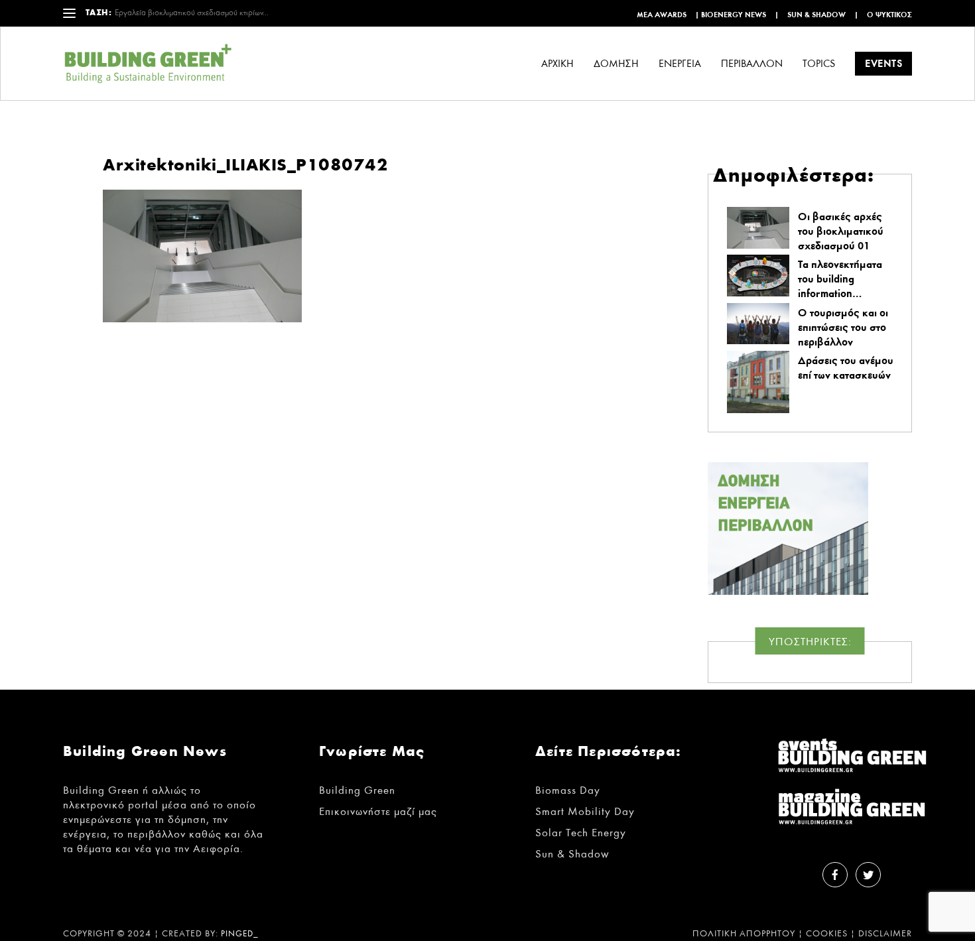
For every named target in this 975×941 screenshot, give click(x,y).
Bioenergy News (733, 14)
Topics (819, 64)
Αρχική (557, 64)
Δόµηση (616, 64)
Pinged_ (240, 934)
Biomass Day (567, 790)
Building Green (357, 790)
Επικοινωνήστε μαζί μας (378, 811)
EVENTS (883, 63)
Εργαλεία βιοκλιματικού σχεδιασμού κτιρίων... (192, 13)
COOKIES (827, 933)
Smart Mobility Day (585, 811)
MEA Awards (661, 14)
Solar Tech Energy (580, 832)
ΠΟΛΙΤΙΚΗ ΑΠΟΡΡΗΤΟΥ (743, 933)
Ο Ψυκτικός (889, 14)
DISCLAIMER (885, 933)
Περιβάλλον (752, 64)
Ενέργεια (680, 64)
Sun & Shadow (816, 14)
